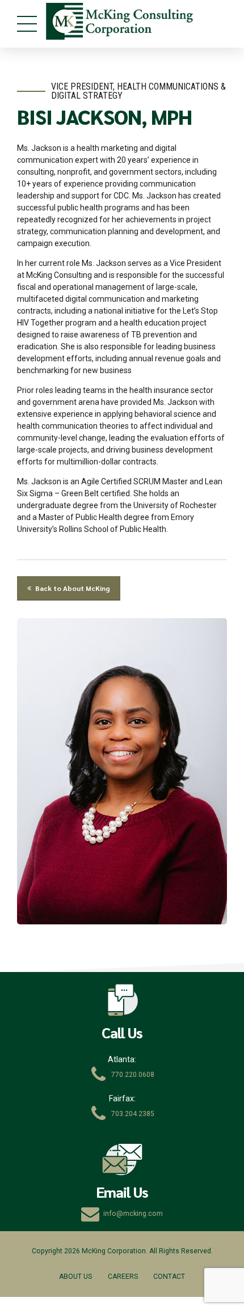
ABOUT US (75, 1277)
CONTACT (169, 1277)
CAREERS (123, 1277)
